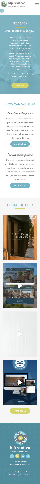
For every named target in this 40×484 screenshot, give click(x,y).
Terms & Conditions (24, 471)
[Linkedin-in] (23, 456)
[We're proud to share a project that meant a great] (20, 382)
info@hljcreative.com (22, 464)
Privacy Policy (14, 471)
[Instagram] (17, 456)
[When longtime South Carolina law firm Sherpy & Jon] (20, 237)
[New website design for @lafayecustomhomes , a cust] (20, 285)
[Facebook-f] (12, 456)
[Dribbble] (28, 456)
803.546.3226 (22, 462)
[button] (5, 57)
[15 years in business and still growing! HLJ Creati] (20, 334)
